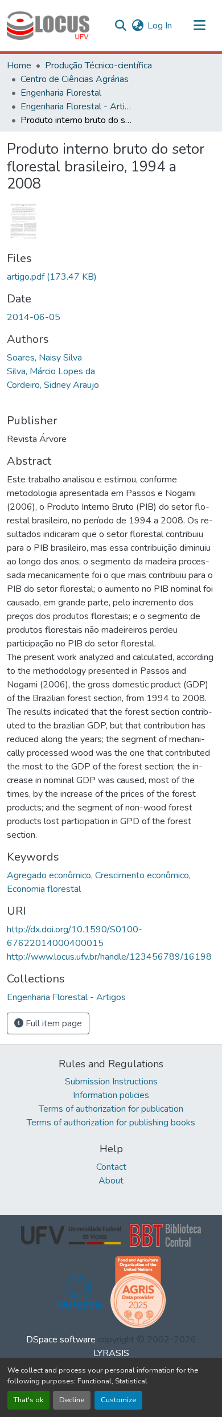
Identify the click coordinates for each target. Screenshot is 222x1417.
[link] (111, 277)
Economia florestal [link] (44, 889)
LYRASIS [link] (111, 1353)
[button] (48, 25)
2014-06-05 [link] (33, 317)
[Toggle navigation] (199, 25)
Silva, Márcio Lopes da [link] (51, 371)
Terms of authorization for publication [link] (111, 1109)
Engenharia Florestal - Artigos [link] (77, 106)
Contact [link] (111, 1167)
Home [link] (19, 65)
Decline (71, 1400)
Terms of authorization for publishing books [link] (111, 1122)
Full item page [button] (52, 1023)
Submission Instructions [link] (111, 1081)
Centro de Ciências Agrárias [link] (74, 79)
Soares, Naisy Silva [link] (44, 357)
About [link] (111, 1180)
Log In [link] (159, 25)
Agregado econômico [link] (49, 875)
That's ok (28, 1400)
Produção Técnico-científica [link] (98, 65)
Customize (118, 1400)
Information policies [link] (111, 1095)
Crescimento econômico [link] (142, 875)
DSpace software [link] (61, 1339)
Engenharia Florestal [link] (60, 93)
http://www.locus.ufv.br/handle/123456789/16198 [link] (109, 957)
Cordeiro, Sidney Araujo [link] (53, 385)
